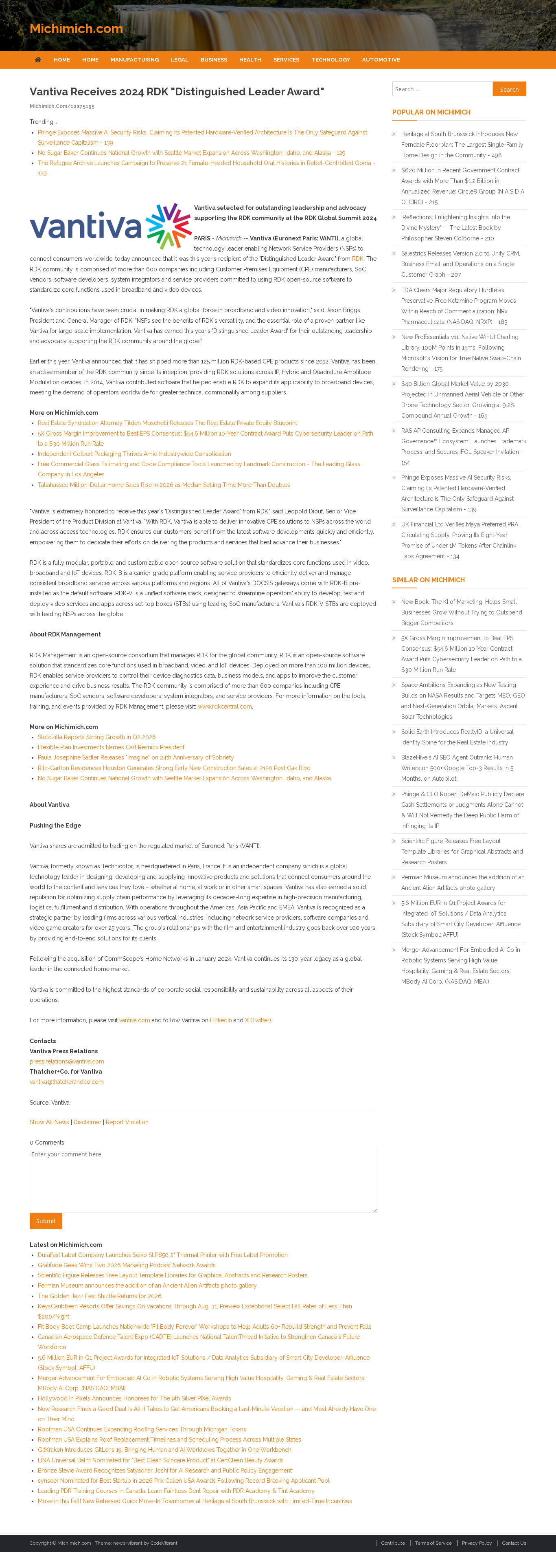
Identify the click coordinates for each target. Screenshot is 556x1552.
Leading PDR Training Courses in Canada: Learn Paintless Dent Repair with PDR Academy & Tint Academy (176, 1491)
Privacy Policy (477, 1543)
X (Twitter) (258, 1020)
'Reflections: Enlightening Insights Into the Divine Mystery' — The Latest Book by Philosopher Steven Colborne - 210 (455, 228)
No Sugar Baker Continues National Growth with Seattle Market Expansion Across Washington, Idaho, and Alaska (184, 778)
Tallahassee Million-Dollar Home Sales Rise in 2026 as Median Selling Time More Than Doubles (164, 485)
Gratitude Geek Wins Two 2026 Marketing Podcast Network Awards (127, 1265)
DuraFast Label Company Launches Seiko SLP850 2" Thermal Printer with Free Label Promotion (163, 1255)
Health (250, 60)
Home (62, 60)
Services (286, 60)
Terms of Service (433, 1543)
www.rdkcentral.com (225, 706)
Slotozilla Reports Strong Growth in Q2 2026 (97, 737)
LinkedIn (221, 1020)
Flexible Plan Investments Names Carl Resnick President (111, 747)
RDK (357, 258)
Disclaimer (87, 1122)
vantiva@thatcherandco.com (67, 1082)
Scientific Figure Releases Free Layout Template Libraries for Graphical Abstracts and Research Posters (173, 1275)
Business (214, 60)
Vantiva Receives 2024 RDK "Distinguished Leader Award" (177, 92)
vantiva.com (134, 1020)
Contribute (393, 1543)
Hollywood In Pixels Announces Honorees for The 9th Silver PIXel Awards (134, 1398)
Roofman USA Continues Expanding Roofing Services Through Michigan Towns (142, 1429)
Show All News (49, 1122)
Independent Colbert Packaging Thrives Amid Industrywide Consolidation (134, 454)
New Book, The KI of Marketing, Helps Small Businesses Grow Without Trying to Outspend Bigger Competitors (461, 612)
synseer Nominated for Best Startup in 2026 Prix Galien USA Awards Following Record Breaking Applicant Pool (184, 1480)
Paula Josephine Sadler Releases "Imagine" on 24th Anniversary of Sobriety (136, 757)
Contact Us (514, 1543)
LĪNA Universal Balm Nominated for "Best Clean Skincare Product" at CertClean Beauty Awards (161, 1460)
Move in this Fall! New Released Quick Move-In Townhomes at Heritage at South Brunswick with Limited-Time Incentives (195, 1501)
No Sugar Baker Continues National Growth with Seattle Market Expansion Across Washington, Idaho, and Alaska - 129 (192, 153)
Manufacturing (135, 60)
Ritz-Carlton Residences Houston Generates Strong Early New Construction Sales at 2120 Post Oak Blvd (174, 768)
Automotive (381, 60)
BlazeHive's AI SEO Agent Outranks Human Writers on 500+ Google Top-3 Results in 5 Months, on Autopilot (457, 768)
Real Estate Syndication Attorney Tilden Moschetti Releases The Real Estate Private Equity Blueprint (167, 423)
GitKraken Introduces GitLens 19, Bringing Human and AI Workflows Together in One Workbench (164, 1449)
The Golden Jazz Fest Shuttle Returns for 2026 (100, 1296)
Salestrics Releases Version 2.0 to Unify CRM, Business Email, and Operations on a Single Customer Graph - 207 (460, 264)
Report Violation (127, 1122)
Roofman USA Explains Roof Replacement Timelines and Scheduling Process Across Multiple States (169, 1439)
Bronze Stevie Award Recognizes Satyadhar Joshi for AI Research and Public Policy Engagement (165, 1470)
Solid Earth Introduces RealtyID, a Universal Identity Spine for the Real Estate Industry (457, 737)
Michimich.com (76, 28)
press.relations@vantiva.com (67, 1061)
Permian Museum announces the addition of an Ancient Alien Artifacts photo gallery (147, 1285)
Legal (179, 60)
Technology (330, 60)
